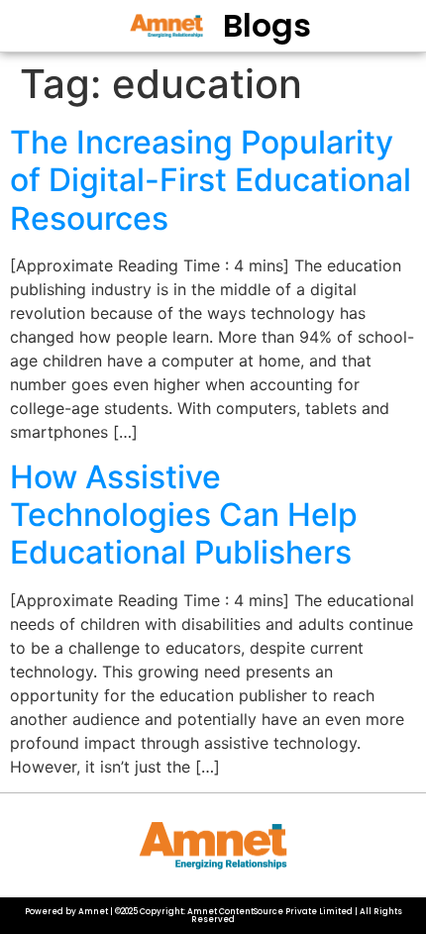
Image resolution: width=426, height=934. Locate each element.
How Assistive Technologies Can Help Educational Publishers (184, 515)
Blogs (267, 25)
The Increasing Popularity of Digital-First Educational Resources (210, 180)
